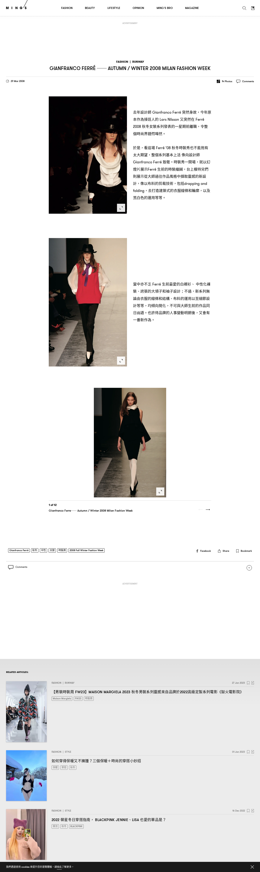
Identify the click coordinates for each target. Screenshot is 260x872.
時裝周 (62, 550)
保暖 (55, 767)
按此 (59, 867)
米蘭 (52, 550)
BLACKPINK (76, 826)
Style (68, 751)
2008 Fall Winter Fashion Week (86, 550)
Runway (138, 62)
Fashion (122, 62)
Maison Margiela (62, 698)
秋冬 (34, 550)
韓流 (55, 826)
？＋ (96, 761)
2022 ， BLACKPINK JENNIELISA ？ (109, 819)
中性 (43, 550)
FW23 (78, 698)
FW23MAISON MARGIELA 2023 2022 (148, 692)
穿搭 (64, 767)
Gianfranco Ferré (18, 550)
